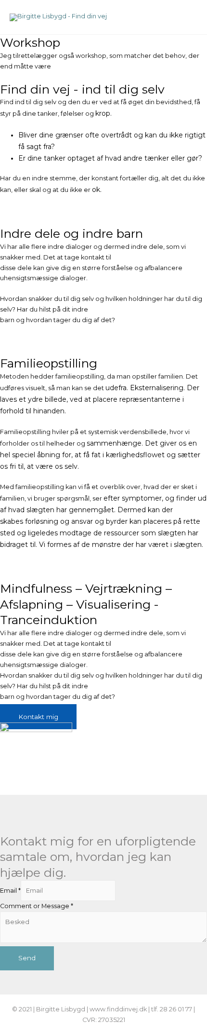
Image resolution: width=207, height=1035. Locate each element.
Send (27, 958)
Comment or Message (36, 906)
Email (10, 890)
